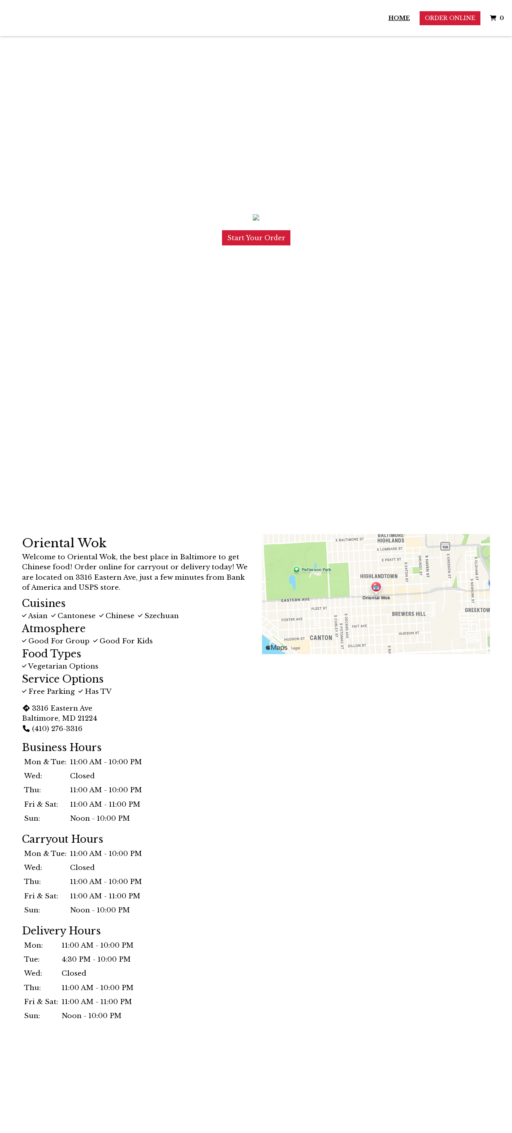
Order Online (450, 18)
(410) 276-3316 (57, 729)
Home (399, 18)
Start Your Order (256, 238)
